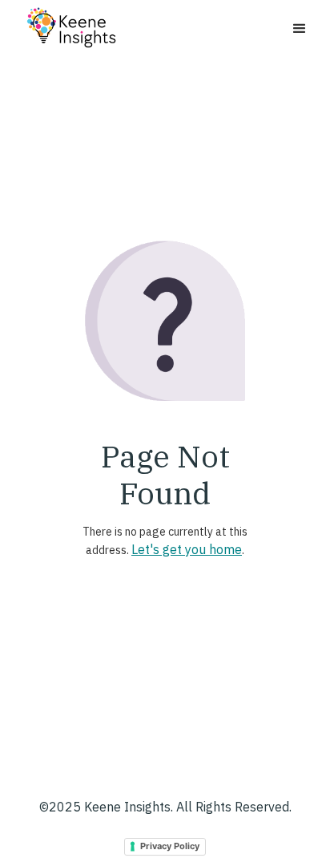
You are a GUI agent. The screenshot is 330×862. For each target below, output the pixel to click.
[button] (300, 29)
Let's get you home (186, 549)
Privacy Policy (169, 846)
